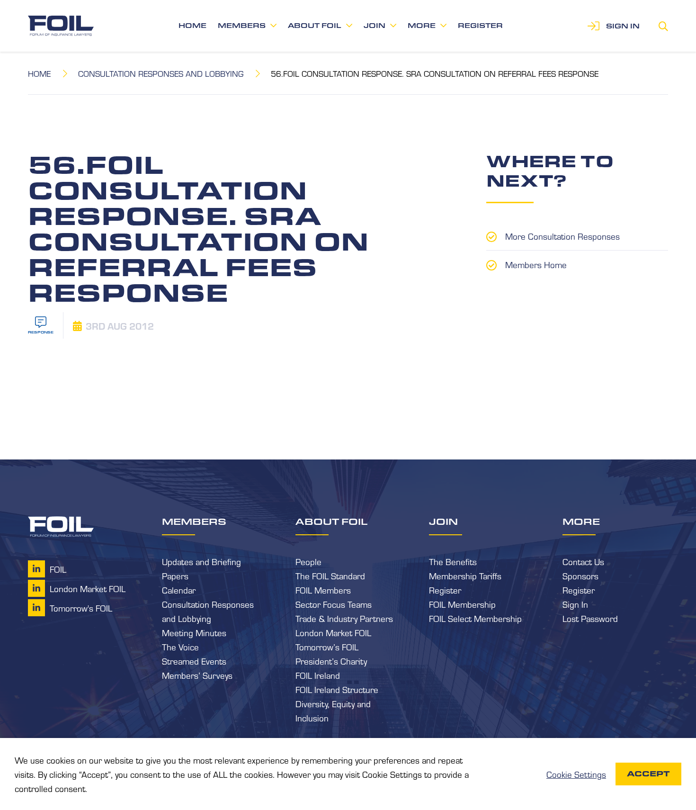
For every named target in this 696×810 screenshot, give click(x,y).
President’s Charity (331, 661)
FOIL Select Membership (475, 618)
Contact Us (583, 561)
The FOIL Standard (330, 575)
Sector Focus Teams (333, 604)
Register (480, 25)
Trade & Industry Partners (344, 618)
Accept (648, 773)
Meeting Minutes (194, 632)
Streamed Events (194, 661)
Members (242, 25)
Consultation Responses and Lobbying (160, 73)
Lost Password (590, 618)
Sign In (575, 604)
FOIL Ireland (317, 675)
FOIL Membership (462, 604)
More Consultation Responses (562, 236)
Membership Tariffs (465, 575)
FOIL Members (323, 590)
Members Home (536, 264)
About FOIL (314, 25)
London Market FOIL (333, 632)
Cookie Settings (576, 774)
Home (192, 25)
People (308, 561)
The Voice (180, 646)
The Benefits (453, 561)
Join (374, 25)
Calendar (179, 590)
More (422, 25)
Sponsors (580, 575)
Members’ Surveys (197, 675)
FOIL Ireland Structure (336, 689)
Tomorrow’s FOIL (326, 646)
